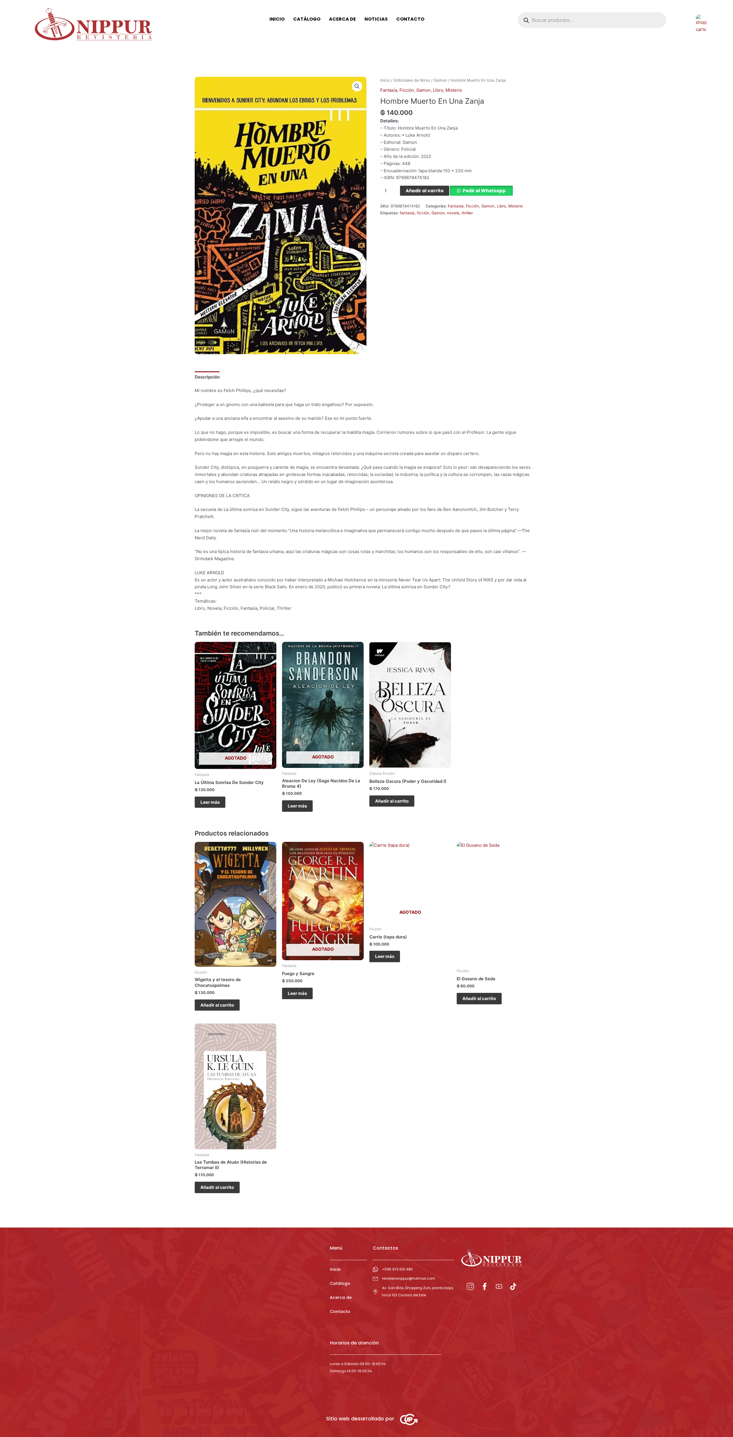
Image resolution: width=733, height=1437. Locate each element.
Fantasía (388, 90)
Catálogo (340, 1283)
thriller (467, 213)
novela (453, 213)
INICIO (277, 19)
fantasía (407, 213)
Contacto (340, 1311)
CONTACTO (410, 19)
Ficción (406, 90)
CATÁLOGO (306, 19)
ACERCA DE (342, 19)
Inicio (385, 80)
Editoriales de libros (412, 80)
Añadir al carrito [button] (392, 801)
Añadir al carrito (425, 191)
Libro (438, 90)
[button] (357, 86)
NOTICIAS (376, 19)
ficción (423, 213)
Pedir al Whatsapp (484, 191)
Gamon (440, 80)
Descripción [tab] (207, 377)
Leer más (210, 802)
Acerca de (341, 1297)
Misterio (454, 90)
